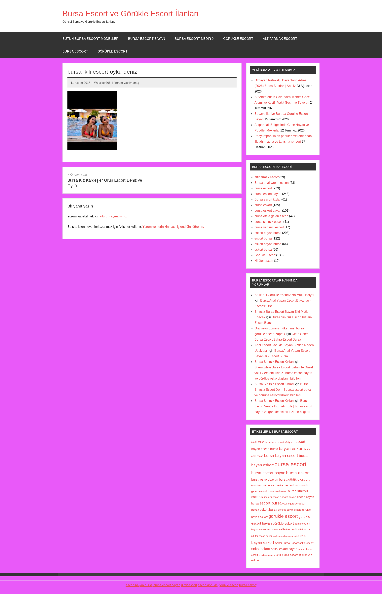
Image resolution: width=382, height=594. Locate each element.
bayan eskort (291, 448)
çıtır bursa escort (287, 554)
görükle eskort (283, 523)
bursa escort (75, 51)
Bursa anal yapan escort (271, 182)
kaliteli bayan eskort (268, 529)
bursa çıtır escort (270, 497)
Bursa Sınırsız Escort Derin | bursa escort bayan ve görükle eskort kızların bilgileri (283, 389)
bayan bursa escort (274, 442)
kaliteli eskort (303, 529)
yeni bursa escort (267, 555)
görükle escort (283, 516)
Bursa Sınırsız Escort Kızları (274, 361)
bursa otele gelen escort (271, 216)
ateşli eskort (257, 442)
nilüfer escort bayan (262, 536)
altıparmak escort (266, 177)
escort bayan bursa (267, 233)
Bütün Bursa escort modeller (90, 38)
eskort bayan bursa (267, 244)
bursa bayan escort (281, 455)
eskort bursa (263, 249)
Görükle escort (238, 38)
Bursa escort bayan (146, 38)
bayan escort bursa (264, 449)
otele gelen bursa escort (285, 536)
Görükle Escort (112, 51)
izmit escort (189, 585)
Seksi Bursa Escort (287, 542)
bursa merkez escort (280, 485)
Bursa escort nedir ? (194, 38)
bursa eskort (263, 205)
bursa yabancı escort (269, 227)
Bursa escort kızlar (267, 199)
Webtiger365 (102, 82)
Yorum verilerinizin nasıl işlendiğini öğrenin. (173, 226)
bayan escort (295, 441)
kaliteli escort (287, 529)
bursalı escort (258, 485)
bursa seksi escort (277, 491)
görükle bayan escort (289, 509)
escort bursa (263, 238)
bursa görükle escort (294, 479)
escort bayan (288, 497)
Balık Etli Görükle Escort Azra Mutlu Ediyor (284, 295)
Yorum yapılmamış (126, 82)
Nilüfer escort (263, 260)
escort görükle (290, 503)
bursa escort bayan (267, 194)
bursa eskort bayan (267, 210)
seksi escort (306, 542)
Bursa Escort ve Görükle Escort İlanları (130, 13)
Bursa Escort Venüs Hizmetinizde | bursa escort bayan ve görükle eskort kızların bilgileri (283, 406)
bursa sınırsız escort (268, 221)
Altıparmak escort (280, 38)
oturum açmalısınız (113, 216)
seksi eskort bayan (284, 549)
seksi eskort (260, 549)
